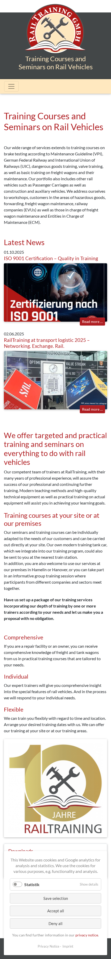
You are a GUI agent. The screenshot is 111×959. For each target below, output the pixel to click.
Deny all (55, 923)
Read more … (93, 321)
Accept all (55, 910)
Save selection (55, 898)
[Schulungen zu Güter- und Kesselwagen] (55, 33)
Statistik (31, 884)
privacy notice (86, 935)
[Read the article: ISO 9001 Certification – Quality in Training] (55, 291)
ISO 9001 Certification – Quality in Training (51, 258)
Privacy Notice (48, 946)
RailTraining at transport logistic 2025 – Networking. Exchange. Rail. (47, 343)
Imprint (67, 946)
